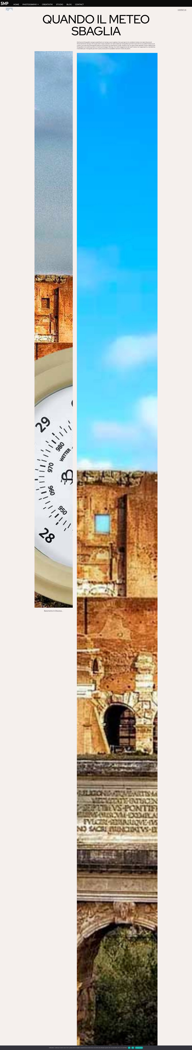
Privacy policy (139, 1047)
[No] (190, 1047)
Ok (129, 1047)
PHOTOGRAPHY (29, 4)
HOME (16, 4)
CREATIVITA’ (47, 4)
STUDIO (59, 4)
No (133, 1047)
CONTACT (79, 4)
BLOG (69, 4)
